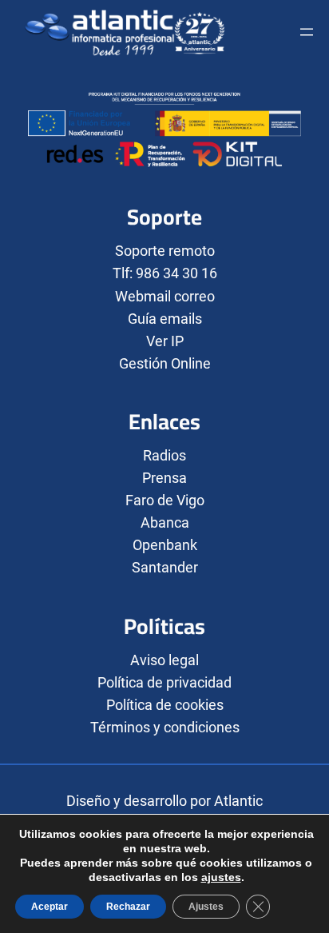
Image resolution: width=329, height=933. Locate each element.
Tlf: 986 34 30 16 (165, 273)
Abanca (165, 522)
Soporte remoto (165, 250)
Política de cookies (165, 704)
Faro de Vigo (164, 500)
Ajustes (206, 906)
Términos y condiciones (165, 727)
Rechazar (128, 906)
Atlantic (238, 800)
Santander (165, 567)
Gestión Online (165, 363)
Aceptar (49, 906)
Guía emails (165, 318)
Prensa (164, 477)
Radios (164, 455)
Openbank (165, 544)
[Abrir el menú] (306, 32)
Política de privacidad (164, 682)
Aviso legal (164, 660)
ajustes (221, 877)
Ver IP (165, 341)
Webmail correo (165, 296)
